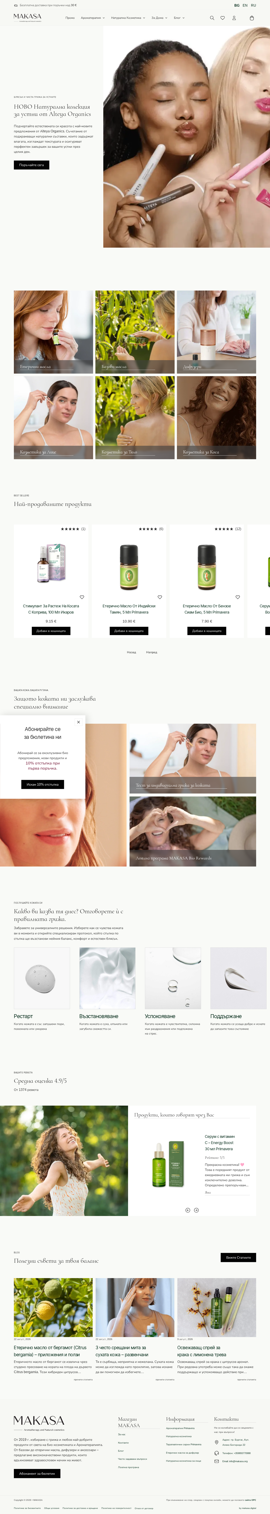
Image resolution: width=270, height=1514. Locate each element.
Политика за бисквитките (27, 1508)
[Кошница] (252, 18)
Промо (70, 18)
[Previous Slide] (187, 1210)
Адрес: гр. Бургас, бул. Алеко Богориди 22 (235, 1442)
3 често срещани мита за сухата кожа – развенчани (122, 1351)
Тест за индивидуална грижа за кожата (173, 785)
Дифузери (192, 366)
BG (236, 5)
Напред (151, 652)
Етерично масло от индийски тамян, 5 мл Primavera (129, 609)
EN (245, 5)
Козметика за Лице (38, 452)
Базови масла (114, 366)
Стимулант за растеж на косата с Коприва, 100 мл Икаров (51, 609)
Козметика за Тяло (119, 452)
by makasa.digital (247, 1508)
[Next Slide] (196, 1210)
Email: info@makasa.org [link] (235, 1461)
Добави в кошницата (51, 631)
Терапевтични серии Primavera (183, 1444)
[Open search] (212, 18)
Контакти (123, 1442)
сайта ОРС (250, 1500)
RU (253, 5)
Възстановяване (98, 1016)
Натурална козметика (178, 1436)
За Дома (157, 18)
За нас (122, 1434)
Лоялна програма (128, 1467)
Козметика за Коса (201, 452)
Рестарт (23, 1016)
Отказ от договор (144, 1508)
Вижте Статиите (238, 1257)
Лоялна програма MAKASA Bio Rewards (174, 858)
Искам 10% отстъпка (42, 784)
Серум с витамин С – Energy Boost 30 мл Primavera (220, 1142)
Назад (131, 652)
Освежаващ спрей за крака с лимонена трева (201, 1351)
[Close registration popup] (78, 722)
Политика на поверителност (116, 1508)
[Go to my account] (234, 18)
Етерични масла (35, 366)
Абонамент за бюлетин (37, 1473)
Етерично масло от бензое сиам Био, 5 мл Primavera (207, 609)
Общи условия (51, 1508)
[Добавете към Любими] (82, 597)
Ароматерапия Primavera (180, 1428)
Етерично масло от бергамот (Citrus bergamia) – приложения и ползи (50, 1351)
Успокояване (160, 1016)
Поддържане (226, 1016)
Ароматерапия (91, 18)
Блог (177, 18)
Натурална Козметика (126, 18)
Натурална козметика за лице (183, 1461)
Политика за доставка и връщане (80, 1508)
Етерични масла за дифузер (182, 1452)
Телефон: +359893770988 (236, 1453)
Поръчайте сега (31, 165)
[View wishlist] (222, 18)
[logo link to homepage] (27, 18)
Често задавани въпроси (132, 1459)
